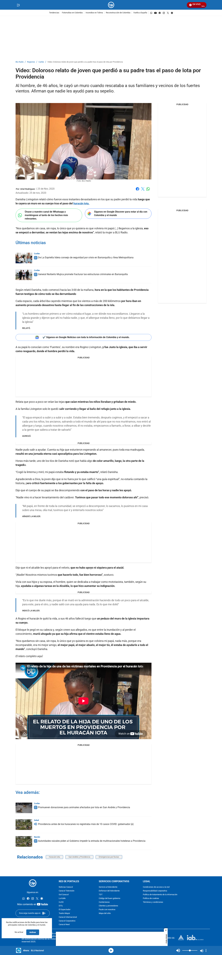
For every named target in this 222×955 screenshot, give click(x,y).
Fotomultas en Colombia (72, 13)
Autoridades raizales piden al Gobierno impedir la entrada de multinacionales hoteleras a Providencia (91, 840)
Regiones (31, 62)
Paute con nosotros (107, 910)
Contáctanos (104, 902)
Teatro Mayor (64, 913)
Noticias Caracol (66, 887)
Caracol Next (64, 925)
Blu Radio (20, 62)
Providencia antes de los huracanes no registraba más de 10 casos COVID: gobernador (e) (86, 824)
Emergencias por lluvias (109, 857)
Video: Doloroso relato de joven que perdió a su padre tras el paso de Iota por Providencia (85, 62)
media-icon (111, 950)
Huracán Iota (54, 857)
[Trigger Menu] (18, 5)
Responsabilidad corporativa (155, 891)
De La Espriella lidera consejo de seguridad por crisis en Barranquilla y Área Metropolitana (86, 257)
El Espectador (64, 910)
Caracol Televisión (66, 891)
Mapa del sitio (105, 913)
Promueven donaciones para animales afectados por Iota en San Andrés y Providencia (84, 807)
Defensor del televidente (109, 891)
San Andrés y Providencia (79, 857)
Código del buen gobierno (109, 898)
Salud (36, 820)
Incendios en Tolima (94, 13)
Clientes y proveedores (108, 906)
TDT (101, 895)
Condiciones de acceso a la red (156, 887)
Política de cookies (151, 898)
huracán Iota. (81, 203)
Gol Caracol (64, 895)
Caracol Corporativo (67, 921)
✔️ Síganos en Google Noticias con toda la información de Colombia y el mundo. (86, 337)
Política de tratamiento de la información (160, 895)
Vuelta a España (140, 13)
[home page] (111, 5)
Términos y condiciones (153, 902)
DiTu (61, 906)
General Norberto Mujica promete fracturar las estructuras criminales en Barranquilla (83, 274)
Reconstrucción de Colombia (118, 13)
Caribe (41, 62)
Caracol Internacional (68, 917)
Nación (37, 837)
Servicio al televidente (108, 887)
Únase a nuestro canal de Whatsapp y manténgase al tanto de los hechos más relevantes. (46, 215)
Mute (178, 950)
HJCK (61, 902)
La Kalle (62, 898)
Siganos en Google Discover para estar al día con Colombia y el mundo (120, 213)
